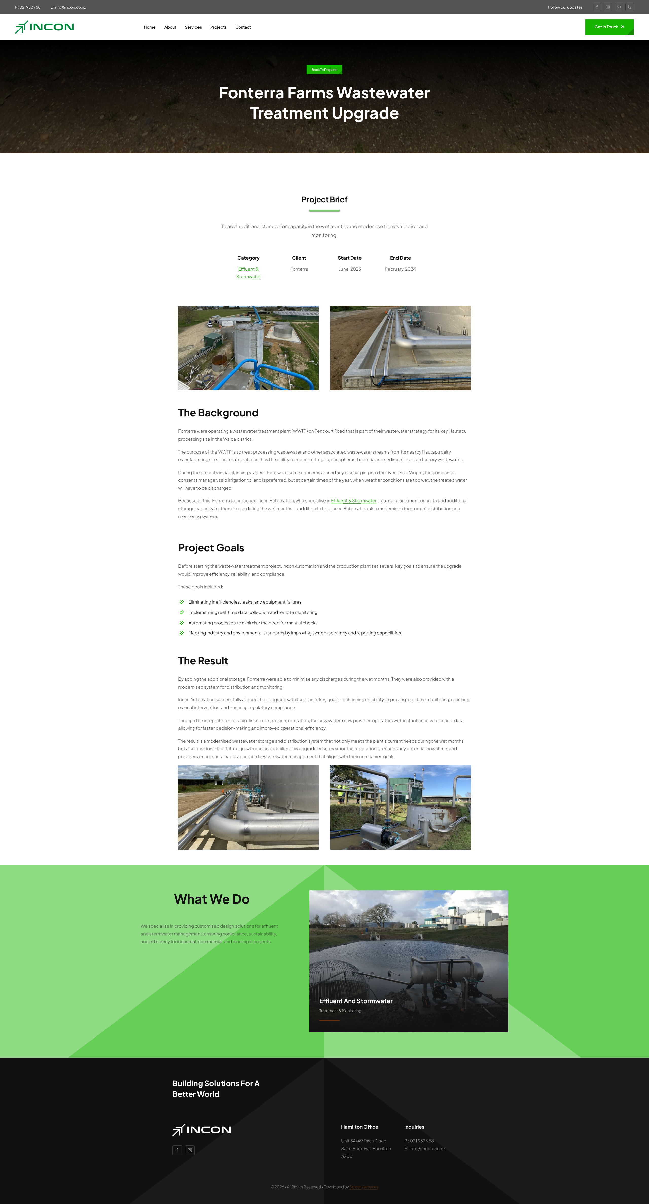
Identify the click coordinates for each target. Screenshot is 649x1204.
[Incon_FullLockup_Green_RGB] (44, 22)
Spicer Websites (363, 1186)
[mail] (619, 7)
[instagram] (608, 7)
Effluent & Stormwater (354, 500)
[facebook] (597, 7)
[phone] (629, 7)
